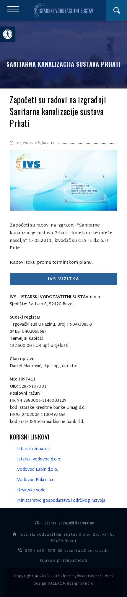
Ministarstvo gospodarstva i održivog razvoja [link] (61, 500)
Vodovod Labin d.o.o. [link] (37, 469)
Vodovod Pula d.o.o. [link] (36, 480)
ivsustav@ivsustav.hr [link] (87, 551)
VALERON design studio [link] (71, 583)
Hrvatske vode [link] (31, 490)
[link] (7, 34)
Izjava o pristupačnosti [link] (63, 560)
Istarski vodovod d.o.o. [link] (39, 459)
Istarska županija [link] (33, 449)
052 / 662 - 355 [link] (40, 551)
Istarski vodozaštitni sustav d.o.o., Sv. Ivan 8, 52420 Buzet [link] (66, 538)
